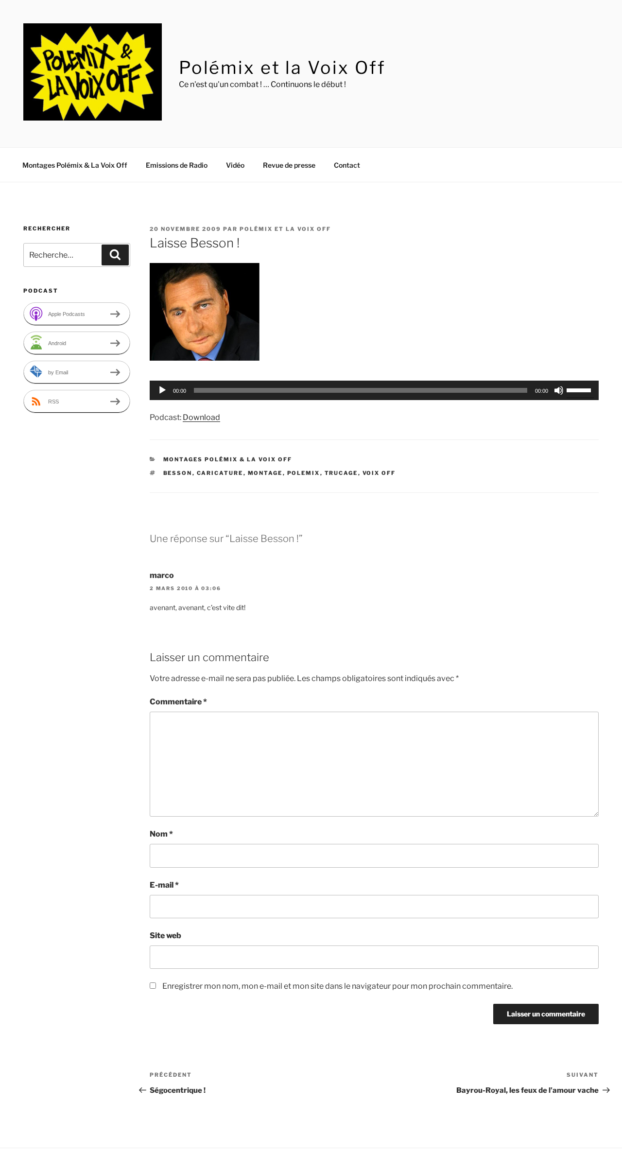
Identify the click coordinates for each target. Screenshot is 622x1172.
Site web (165, 935)
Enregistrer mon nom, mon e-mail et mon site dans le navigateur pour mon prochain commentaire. (337, 986)
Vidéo (235, 165)
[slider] (580, 389)
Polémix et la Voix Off (282, 67)
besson (177, 473)
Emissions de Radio (176, 165)
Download (201, 417)
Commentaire (178, 701)
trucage (341, 473)
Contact (347, 165)
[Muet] (559, 390)
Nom (161, 834)
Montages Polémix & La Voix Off (74, 165)
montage (265, 473)
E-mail (164, 885)
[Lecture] (162, 390)
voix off (379, 473)
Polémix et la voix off (285, 229)
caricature (220, 473)
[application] (374, 390)
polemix (303, 473)
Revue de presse (289, 165)
